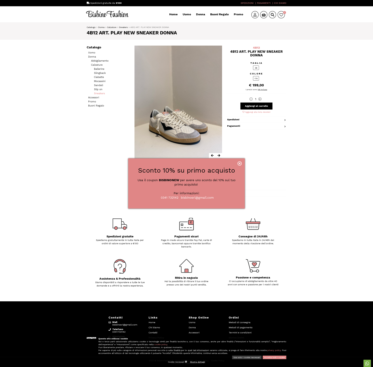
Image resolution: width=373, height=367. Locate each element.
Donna (200, 14)
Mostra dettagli (197, 362)
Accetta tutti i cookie (274, 357)
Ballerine (99, 68)
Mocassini (99, 81)
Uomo (187, 14)
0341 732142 (169, 197)
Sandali (98, 85)
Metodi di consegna (239, 322)
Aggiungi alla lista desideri (257, 112)
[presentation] (212, 155)
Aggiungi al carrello (256, 106)
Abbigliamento (100, 60)
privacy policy (274, 350)
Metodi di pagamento (241, 327)
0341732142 (118, 331)
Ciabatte (99, 77)
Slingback (100, 73)
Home (173, 14)
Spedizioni (247, 3)
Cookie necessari (176, 362)
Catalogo (91, 27)
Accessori (93, 97)
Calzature (111, 27)
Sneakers (123, 27)
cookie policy (160, 344)
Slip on (98, 89)
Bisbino (107, 15)
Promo (238, 14)
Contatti (153, 332)
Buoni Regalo (219, 14)
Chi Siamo (280, 3)
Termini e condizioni (240, 332)
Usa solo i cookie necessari (247, 357)
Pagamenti (264, 3)
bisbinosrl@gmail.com (197, 197)
